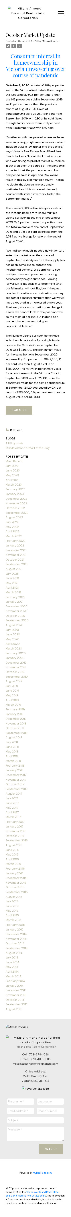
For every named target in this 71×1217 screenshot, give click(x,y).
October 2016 (15, 836)
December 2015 (16, 878)
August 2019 (14, 681)
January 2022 (15, 545)
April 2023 (12, 480)
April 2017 (12, 812)
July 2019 (12, 686)
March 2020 (14, 648)
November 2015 (16, 883)
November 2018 (16, 723)
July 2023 (12, 466)
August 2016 (14, 845)
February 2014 (15, 981)
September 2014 (17, 948)
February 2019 (15, 709)
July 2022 (12, 522)
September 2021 (16, 564)
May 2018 (12, 751)
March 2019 (13, 705)
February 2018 (15, 765)
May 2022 (12, 527)
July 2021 (12, 574)
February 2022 (15, 541)
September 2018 (16, 733)
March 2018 (13, 761)
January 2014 (15, 986)
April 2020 (13, 644)
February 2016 (15, 868)
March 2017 (13, 817)
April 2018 (12, 756)
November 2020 (16, 611)
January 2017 (14, 826)
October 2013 (15, 1000)
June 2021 (12, 578)
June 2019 (12, 690)
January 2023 (15, 494)
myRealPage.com (42, 1172)
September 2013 (16, 1004)
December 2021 (16, 550)
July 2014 (12, 957)
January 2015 (14, 929)
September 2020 (17, 620)
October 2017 (15, 784)
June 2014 (12, 962)
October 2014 (15, 943)
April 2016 (12, 859)
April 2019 (12, 700)
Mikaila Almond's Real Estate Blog (28, 448)
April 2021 (12, 587)
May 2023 (12, 475)
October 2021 (15, 559)
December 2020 (16, 606)
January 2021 (14, 602)
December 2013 (16, 990)
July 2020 (12, 630)
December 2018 (16, 719)
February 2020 (16, 653)
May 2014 (12, 967)
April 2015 (12, 915)
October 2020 (15, 616)
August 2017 (14, 793)
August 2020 (14, 625)
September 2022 (17, 513)
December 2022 (16, 499)
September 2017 (17, 789)
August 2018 (14, 737)
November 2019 (16, 667)
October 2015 (15, 887)
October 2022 (15, 508)
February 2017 (15, 822)
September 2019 (17, 677)
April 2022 (12, 531)
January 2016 (14, 873)
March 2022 (14, 536)
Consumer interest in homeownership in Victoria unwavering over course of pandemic (35, 65)
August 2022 (14, 517)
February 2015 (15, 925)
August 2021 (14, 569)
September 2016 (17, 840)
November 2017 (16, 780)
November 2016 (16, 831)
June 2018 (12, 747)
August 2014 (14, 953)
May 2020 (12, 639)
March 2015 (13, 920)
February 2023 (15, 489)
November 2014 (16, 939)
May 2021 (12, 583)
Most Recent (14, 461)
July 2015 (12, 901)
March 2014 (13, 976)
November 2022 (16, 503)
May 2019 (12, 695)
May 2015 (12, 911)
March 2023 (14, 484)
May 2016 (12, 854)
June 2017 (12, 803)
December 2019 (16, 662)
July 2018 (12, 742)
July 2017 (12, 798)
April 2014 (12, 971)
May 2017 (12, 808)
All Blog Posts (14, 443)
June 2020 (13, 634)
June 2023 (13, 470)
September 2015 (17, 892)
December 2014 (16, 934)
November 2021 (16, 555)
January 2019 (14, 714)
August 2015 (14, 897)
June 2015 (12, 906)
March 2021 (13, 592)
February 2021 (15, 597)
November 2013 (16, 995)
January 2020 (15, 658)
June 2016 (12, 850)
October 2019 (15, 672)
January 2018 (14, 770)
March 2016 (13, 864)
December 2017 (16, 775)
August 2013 (14, 1009)
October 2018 (15, 728)
